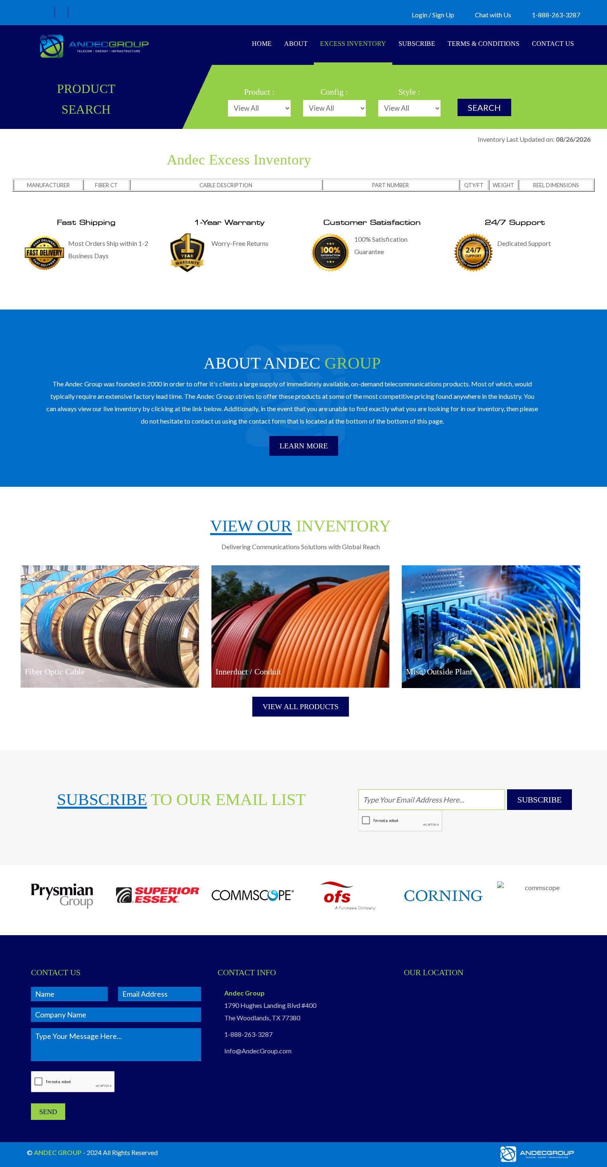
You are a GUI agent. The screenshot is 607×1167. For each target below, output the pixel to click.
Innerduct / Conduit (248, 671)
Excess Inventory (353, 43)
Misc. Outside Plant (439, 671)
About (296, 43)
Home (262, 43)
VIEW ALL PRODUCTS (301, 707)
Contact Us (553, 43)
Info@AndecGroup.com (258, 1051)
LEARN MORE (304, 446)
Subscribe (416, 43)
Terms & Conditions (483, 43)
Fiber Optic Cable (55, 671)
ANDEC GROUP (58, 1152)
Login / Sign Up (433, 15)
